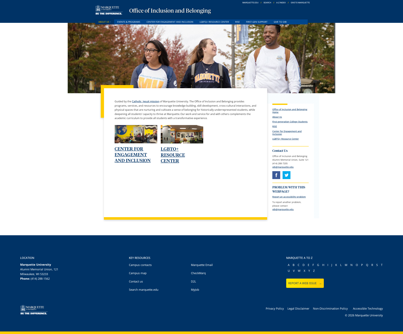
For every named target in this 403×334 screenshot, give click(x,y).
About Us (103, 21)
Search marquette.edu (143, 289)
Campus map (138, 273)
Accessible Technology (368, 308)
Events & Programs (128, 21)
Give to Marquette (300, 3)
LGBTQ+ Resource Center (214, 21)
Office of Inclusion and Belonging (170, 11)
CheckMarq (198, 273)
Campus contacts (140, 265)
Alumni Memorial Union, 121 (39, 269)
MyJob (195, 289)
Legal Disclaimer (298, 308)
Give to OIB (280, 21)
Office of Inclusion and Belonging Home (289, 111)
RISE (237, 21)
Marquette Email (202, 265)
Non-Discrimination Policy (330, 308)
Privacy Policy (275, 308)
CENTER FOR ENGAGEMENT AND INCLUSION (133, 155)
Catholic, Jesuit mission (145, 101)
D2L (193, 281)
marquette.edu (250, 3)
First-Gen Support (256, 21)
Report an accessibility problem (289, 196)
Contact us (136, 281)
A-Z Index (281, 3)
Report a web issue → (305, 283)
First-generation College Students (290, 121)
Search (267, 3)
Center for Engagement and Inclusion (170, 21)
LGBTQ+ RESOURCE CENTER (173, 155)
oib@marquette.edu (283, 167)
